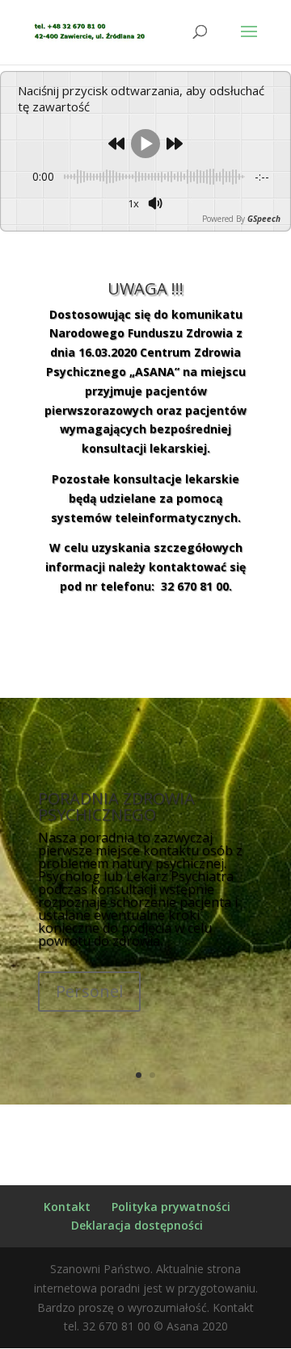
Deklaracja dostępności (137, 1225)
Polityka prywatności (171, 1206)
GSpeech (263, 219)
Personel (89, 991)
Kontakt (67, 1206)
